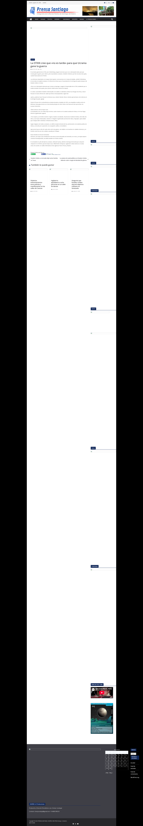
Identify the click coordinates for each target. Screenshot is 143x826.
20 (123, 762)
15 (107, 762)
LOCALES (43, 19)
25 (116, 765)
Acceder (133, 763)
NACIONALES (66, 19)
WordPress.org (135, 777)
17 (113, 762)
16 (110, 762)
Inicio (36, 19)
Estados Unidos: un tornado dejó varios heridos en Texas (44, 159)
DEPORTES (74, 19)
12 (120, 759)
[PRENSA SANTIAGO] (31, 19)
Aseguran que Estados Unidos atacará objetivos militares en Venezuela (78, 184)
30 (110, 768)
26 (120, 765)
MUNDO (82, 19)
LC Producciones (91, 19)
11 (116, 759)
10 (113, 759)
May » (111, 773)
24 (113, 765)
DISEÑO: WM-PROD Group (54, 821)
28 (126, 765)
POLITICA (50, 19)
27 (123, 765)
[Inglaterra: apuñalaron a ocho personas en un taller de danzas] (59, 169)
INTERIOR (57, 19)
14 (126, 759)
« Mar (107, 773)
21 (126, 762)
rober (40, 69)
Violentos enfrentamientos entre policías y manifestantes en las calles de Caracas (38, 184)
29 (107, 768)
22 (107, 765)
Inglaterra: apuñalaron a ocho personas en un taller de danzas (58, 183)
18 (116, 762)
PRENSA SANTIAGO (42, 821)
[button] (60, 19)
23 (110, 765)
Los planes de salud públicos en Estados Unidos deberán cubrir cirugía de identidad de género (73, 159)
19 (120, 762)
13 (123, 759)
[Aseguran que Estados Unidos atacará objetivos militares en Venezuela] (79, 169)
